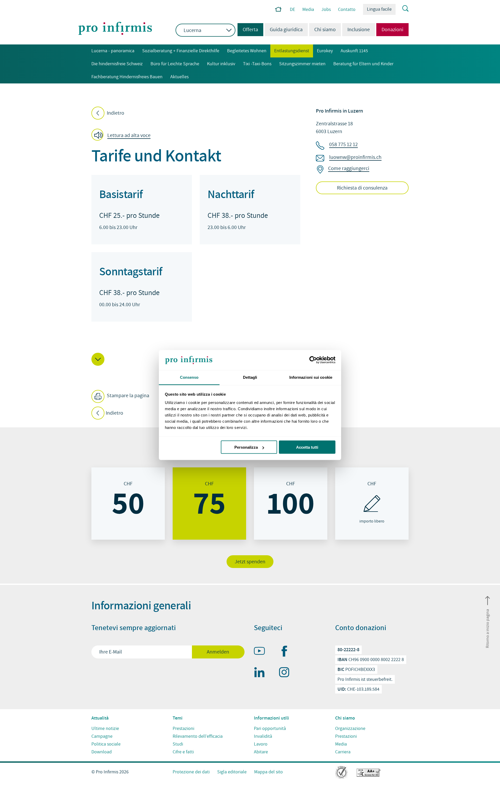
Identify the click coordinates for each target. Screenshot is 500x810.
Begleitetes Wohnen (246, 51)
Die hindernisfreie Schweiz (117, 64)
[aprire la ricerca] (402, 8)
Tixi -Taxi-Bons (257, 64)
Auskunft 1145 (354, 51)
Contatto (346, 9)
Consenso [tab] (189, 377)
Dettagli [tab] (250, 377)
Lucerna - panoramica (112, 51)
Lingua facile (379, 9)
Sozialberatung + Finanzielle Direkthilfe (180, 51)
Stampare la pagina (127, 395)
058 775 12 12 (343, 144)
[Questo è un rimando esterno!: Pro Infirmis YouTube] (262, 651)
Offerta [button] (248, 29)
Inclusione (358, 29)
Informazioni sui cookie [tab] (310, 377)
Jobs (326, 9)
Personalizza (246, 447)
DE (292, 9)
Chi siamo (325, 29)
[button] (122, 135)
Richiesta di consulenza (362, 188)
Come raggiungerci (348, 168)
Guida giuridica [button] (286, 29)
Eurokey (325, 51)
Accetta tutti (307, 447)
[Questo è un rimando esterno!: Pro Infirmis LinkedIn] (262, 673)
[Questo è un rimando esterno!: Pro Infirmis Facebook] (286, 652)
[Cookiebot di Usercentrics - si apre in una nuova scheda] (312, 360)
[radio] (128, 503)
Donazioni (392, 29)
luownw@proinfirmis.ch (355, 157)
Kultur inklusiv (221, 64)
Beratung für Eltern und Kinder (363, 64)
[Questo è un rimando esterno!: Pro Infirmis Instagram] (286, 673)
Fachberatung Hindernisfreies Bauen (126, 77)
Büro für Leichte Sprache (175, 64)
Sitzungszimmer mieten (302, 64)
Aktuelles (179, 77)
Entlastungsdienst (291, 51)
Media (308, 9)
